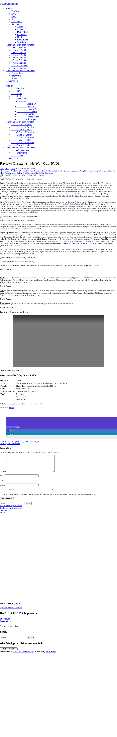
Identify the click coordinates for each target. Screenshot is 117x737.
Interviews (16, 76)
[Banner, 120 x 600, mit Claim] (11, 608)
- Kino (16, 93)
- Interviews (19, 153)
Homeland (71, 202)
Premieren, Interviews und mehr (20, 70)
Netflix (20, 37)
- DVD (16, 91)
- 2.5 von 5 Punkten (22, 132)
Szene (14, 78)
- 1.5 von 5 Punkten (22, 127)
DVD (14, 14)
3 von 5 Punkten (18, 57)
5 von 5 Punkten (18, 68)
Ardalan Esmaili (51, 171)
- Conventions (20, 150)
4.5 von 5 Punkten (19, 65)
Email (2, 480)
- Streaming (18, 101)
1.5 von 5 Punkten (19, 50)
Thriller (19, 173)
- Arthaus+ (26, 106)
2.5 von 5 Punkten (19, 55)
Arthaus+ (21, 29)
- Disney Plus (27, 109)
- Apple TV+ (27, 104)
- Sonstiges (26, 119)
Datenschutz (5, 621)
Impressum (5, 619)
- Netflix (25, 114)
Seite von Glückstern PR (34, 404)
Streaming (16, 24)
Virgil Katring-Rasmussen (44, 173)
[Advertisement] (18, 557)
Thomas (6, 171)
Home (2, 169)
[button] (13, 427)
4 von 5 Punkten (18, 63)
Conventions (17, 73)
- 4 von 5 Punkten (21, 140)
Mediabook (16, 21)
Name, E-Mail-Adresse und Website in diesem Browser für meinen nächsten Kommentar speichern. (36, 490)
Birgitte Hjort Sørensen (65, 171)
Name (2, 476)
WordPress (51, 651)
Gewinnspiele (12, 81)
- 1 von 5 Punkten (21, 124)
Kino (13, 16)
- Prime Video (28, 116)
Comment (3, 472)
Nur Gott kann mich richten (78, 243)
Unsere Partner (5, 510)
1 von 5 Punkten (18, 47)
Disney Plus (22, 32)
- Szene (17, 155)
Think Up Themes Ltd (23, 651)
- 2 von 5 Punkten (21, 129)
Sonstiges (21, 42)
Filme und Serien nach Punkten (20, 45)
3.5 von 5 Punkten (19, 60)
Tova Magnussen (28, 173)
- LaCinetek (27, 111)
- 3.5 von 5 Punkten (22, 137)
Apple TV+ (22, 27)
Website (2, 485)
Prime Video (22, 39)
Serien (14, 19)
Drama (76, 171)
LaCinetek (22, 34)
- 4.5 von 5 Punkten (22, 142)
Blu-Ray (15, 11)
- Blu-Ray (18, 88)
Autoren (3, 512)
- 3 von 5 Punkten (21, 135)
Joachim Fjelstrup (106, 171)
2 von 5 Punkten (18, 52)
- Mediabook (19, 98)
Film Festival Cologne (91, 171)
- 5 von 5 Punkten (21, 145)
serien (14, 173)
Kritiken (9, 8)
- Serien (17, 96)
